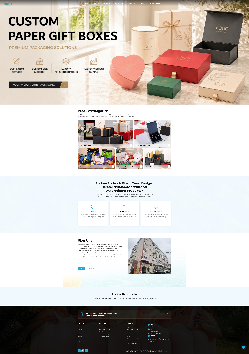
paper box (129, 341)
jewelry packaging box (133, 329)
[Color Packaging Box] (96, 158)
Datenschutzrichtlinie (150, 351)
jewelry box (130, 331)
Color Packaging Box (104, 331)
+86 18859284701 (154, 331)
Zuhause (85, 3)
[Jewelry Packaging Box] (152, 134)
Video (142, 3)
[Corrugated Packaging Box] (129, 158)
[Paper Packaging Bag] (157, 158)
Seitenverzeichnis (134, 351)
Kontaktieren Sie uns (155, 3)
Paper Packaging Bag (104, 336)
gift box (129, 336)
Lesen (81, 268)
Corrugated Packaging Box (106, 334)
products (107, 3)
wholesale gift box (131, 334)
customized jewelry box (133, 338)
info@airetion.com (156, 326)
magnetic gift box (131, 327)
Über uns (96, 3)
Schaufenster (119, 3)
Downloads (80, 336)
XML (142, 351)
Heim (79, 327)
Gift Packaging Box (104, 327)
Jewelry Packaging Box (105, 329)
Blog (79, 341)
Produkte (80, 331)
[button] (124, 102)
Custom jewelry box (132, 343)
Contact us (91, 268)
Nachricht (132, 3)
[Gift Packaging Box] (105, 134)
